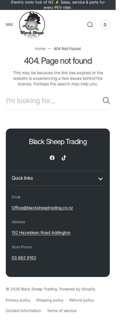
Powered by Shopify (77, 289)
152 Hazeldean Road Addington (41, 232)
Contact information (23, 311)
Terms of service (61, 311)
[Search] (106, 100)
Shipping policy (49, 300)
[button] (9, 24)
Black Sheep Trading (39, 289)
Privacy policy (18, 300)
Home (40, 48)
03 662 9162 (24, 257)
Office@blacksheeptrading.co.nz (42, 207)
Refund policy (81, 300)
